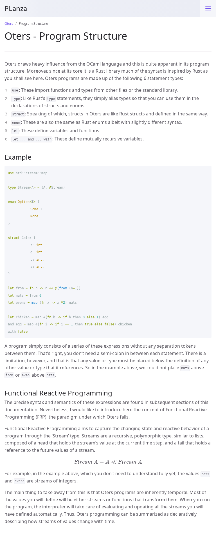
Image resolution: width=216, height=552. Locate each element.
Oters (8, 23)
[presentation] (108, 462)
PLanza (15, 8)
